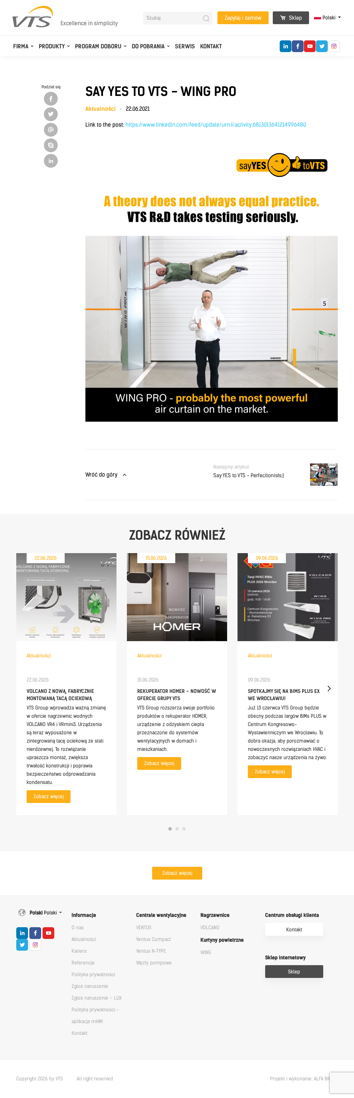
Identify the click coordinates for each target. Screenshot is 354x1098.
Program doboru (98, 46)
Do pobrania (148, 46)
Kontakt (211, 46)
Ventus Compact (153, 939)
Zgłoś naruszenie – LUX (97, 998)
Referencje (83, 963)
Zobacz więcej (49, 797)
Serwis (185, 46)
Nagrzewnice (215, 915)
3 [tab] (184, 829)
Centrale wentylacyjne (161, 915)
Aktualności (84, 939)
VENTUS (143, 928)
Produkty (52, 46)
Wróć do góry (101, 474)
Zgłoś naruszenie (90, 986)
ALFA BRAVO (326, 1079)
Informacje (84, 915)
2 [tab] (177, 829)
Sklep (295, 18)
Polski (329, 18)
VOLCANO (210, 928)
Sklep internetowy (285, 958)
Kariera (79, 951)
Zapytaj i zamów (243, 18)
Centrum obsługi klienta (292, 915)
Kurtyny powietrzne (222, 940)
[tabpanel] (66, 684)
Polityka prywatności (93, 975)
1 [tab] (170, 829)
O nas (78, 928)
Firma (20, 46)
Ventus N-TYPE (151, 951)
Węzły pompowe (154, 963)
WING (206, 952)
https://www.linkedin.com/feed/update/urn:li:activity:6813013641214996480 (215, 124)
